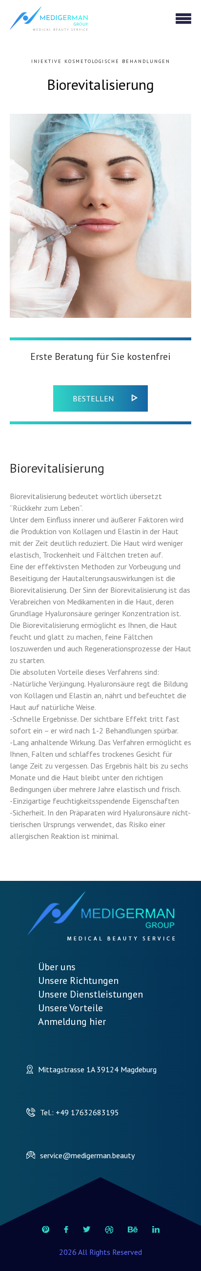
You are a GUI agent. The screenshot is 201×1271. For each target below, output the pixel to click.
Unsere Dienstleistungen (90, 994)
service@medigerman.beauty (87, 1155)
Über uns (57, 966)
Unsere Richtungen (78, 980)
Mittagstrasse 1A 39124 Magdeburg (97, 1069)
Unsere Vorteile (70, 1007)
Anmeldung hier (72, 1021)
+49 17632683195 (87, 1112)
